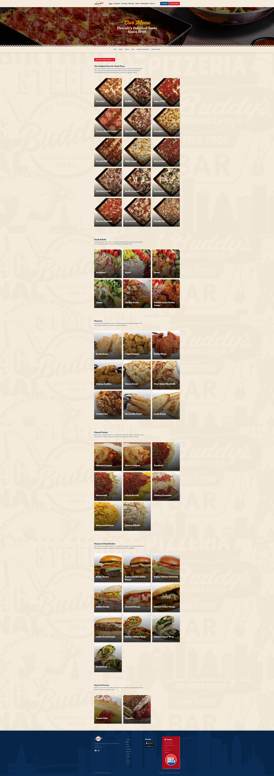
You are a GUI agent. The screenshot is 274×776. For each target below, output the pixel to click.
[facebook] (95, 750)
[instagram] (98, 750)
